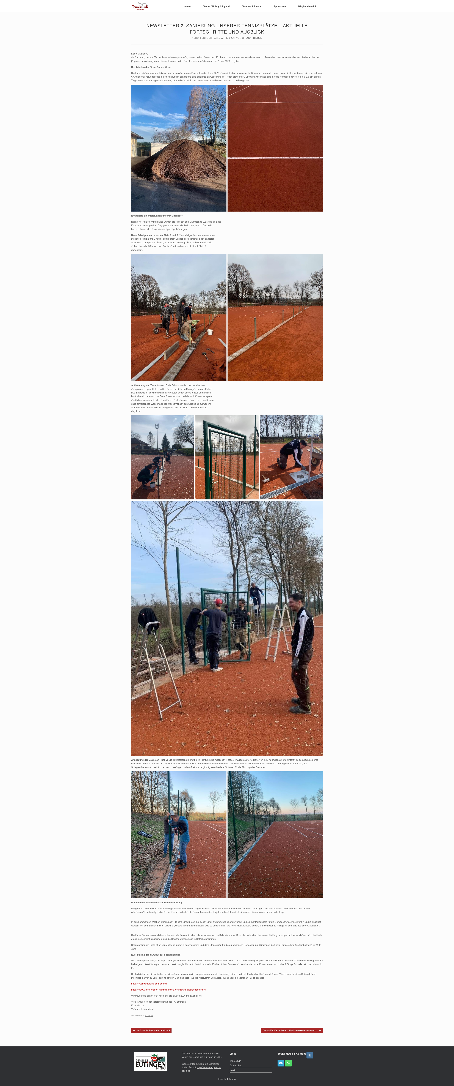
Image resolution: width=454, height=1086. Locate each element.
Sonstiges (149, 1015)
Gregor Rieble (252, 37)
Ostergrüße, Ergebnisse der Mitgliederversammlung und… (292, 1030)
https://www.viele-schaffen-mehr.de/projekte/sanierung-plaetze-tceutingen (168, 989)
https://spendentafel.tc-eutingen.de (149, 983)
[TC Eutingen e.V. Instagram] (309, 1055)
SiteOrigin (231, 1078)
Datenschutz (236, 1065)
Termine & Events (251, 6)
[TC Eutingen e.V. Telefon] (288, 1063)
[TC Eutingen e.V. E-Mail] (281, 1063)
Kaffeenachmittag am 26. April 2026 (151, 1030)
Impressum (235, 1060)
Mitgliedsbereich (307, 6)
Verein (187, 6)
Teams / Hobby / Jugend (216, 6)
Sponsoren (280, 6)
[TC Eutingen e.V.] (140, 6)
